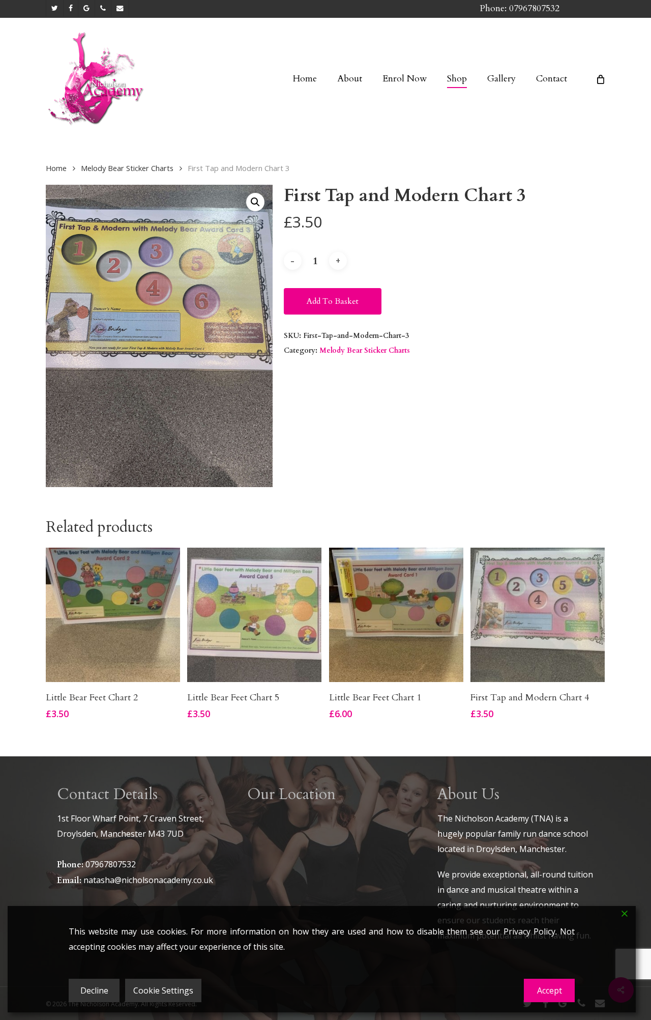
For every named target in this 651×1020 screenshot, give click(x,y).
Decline (94, 990)
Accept (549, 990)
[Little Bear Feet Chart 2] (113, 615)
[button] (255, 202)
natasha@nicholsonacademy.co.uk (148, 880)
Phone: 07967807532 (519, 8)
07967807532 (110, 864)
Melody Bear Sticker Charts (127, 168)
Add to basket (333, 301)
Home (56, 168)
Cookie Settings (163, 990)
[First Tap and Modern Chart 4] (537, 615)
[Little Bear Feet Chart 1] (396, 615)
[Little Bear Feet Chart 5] (254, 615)
